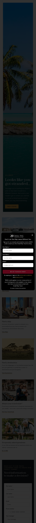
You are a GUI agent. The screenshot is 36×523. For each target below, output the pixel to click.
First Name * (6, 247)
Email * (5, 261)
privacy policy (19, 277)
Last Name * (6, 254)
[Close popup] (32, 235)
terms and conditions (26, 275)
